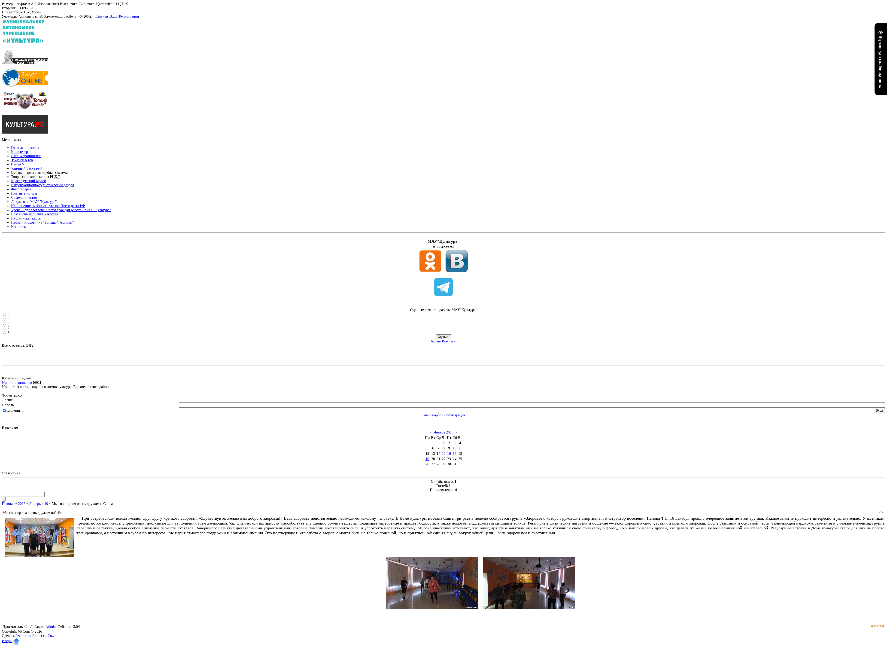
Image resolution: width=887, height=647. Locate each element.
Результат (449, 341)
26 (427, 464)
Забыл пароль (432, 415)
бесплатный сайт (28, 636)
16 (449, 453)
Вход (113, 16)
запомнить (15, 410)
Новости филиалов (17, 383)
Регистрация (129, 16)
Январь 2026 (443, 432)
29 (444, 464)
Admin (51, 627)
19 (427, 459)
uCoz (50, 636)
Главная (101, 16)
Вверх (7, 641)
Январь (35, 504)
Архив (436, 341)
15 (444, 453)
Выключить (69, 4)
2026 (21, 504)
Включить (87, 4)
